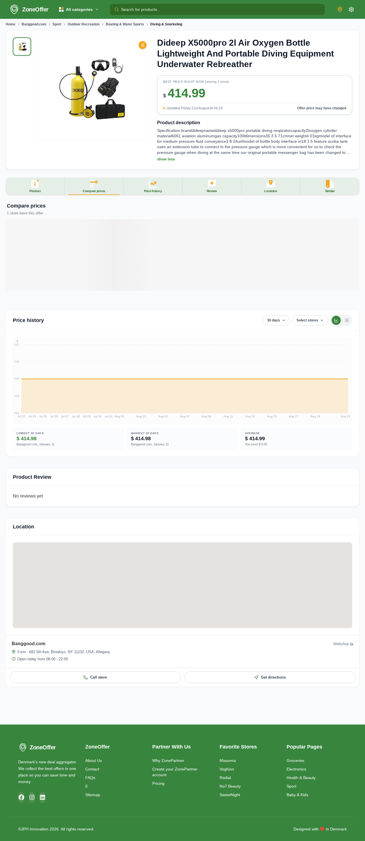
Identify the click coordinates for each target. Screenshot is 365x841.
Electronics (296, 769)
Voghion (227, 769)
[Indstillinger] (351, 9)
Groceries (295, 760)
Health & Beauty (301, 777)
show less (166, 159)
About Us (93, 760)
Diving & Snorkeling (166, 24)
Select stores (307, 320)
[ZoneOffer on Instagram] (32, 797)
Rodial (225, 777)
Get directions (273, 677)
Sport (56, 24)
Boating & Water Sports (125, 24)
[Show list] (346, 320)
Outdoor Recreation (84, 24)
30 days (273, 320)
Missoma (228, 760)
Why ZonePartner (168, 760)
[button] (254, 97)
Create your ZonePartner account (175, 772)
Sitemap (92, 794)
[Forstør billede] (92, 89)
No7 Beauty (230, 786)
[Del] (143, 45)
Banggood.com (34, 24)
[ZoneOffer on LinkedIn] (42, 797)
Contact (92, 769)
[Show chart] (336, 320)
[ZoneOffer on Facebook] (21, 797)
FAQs (90, 777)
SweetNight (230, 794)
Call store (98, 677)
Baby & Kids (297, 794)
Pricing (158, 783)
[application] (182, 380)
